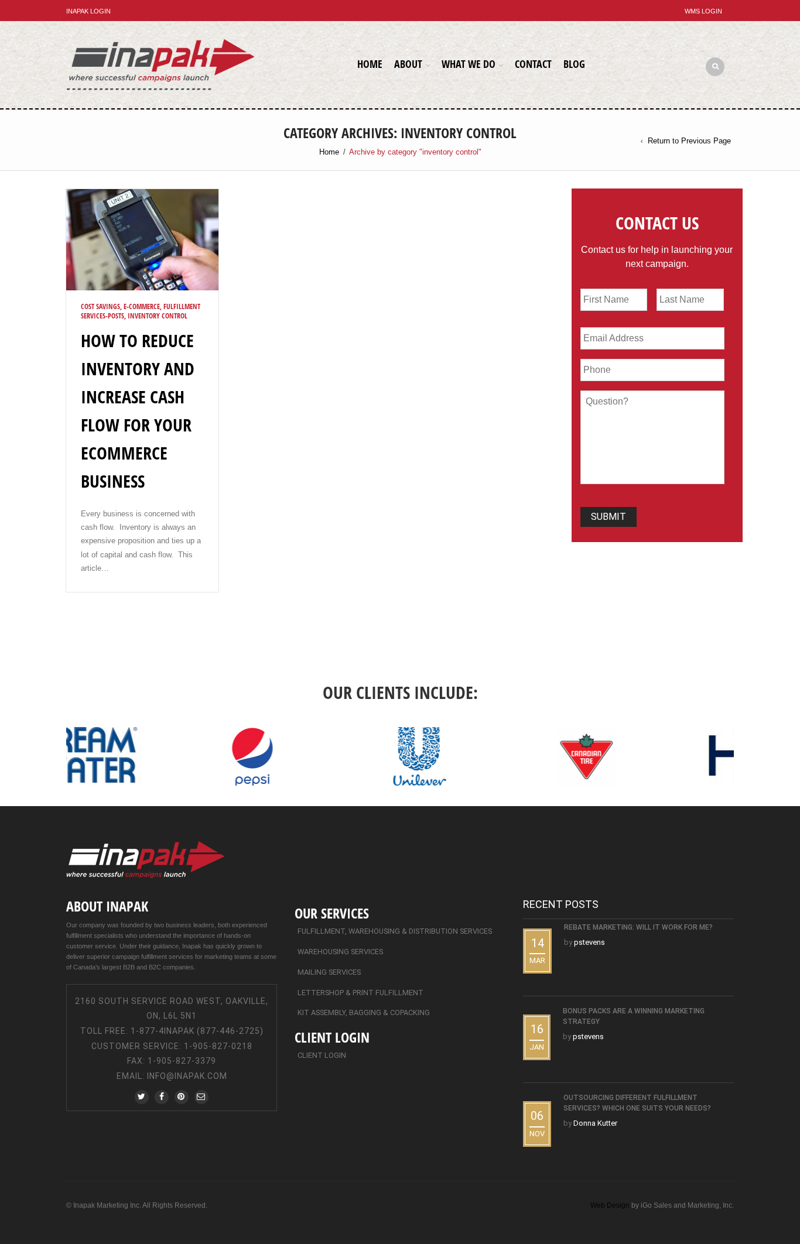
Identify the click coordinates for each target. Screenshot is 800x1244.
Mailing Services (329, 972)
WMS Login (703, 11)
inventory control (157, 316)
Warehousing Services (340, 951)
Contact (533, 64)
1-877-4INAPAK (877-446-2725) (197, 1031)
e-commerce (142, 306)
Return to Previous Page (689, 140)
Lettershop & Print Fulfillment (360, 992)
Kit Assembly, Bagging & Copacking (364, 1012)
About (408, 64)
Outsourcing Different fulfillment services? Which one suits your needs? (637, 1103)
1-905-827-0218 (218, 1046)
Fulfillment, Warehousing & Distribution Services (395, 931)
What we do (468, 64)
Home (369, 64)
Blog (574, 64)
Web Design (610, 1205)
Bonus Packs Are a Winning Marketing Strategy (634, 1016)
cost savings (100, 306)
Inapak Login (88, 11)
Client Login (322, 1055)
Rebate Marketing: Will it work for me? (638, 927)
